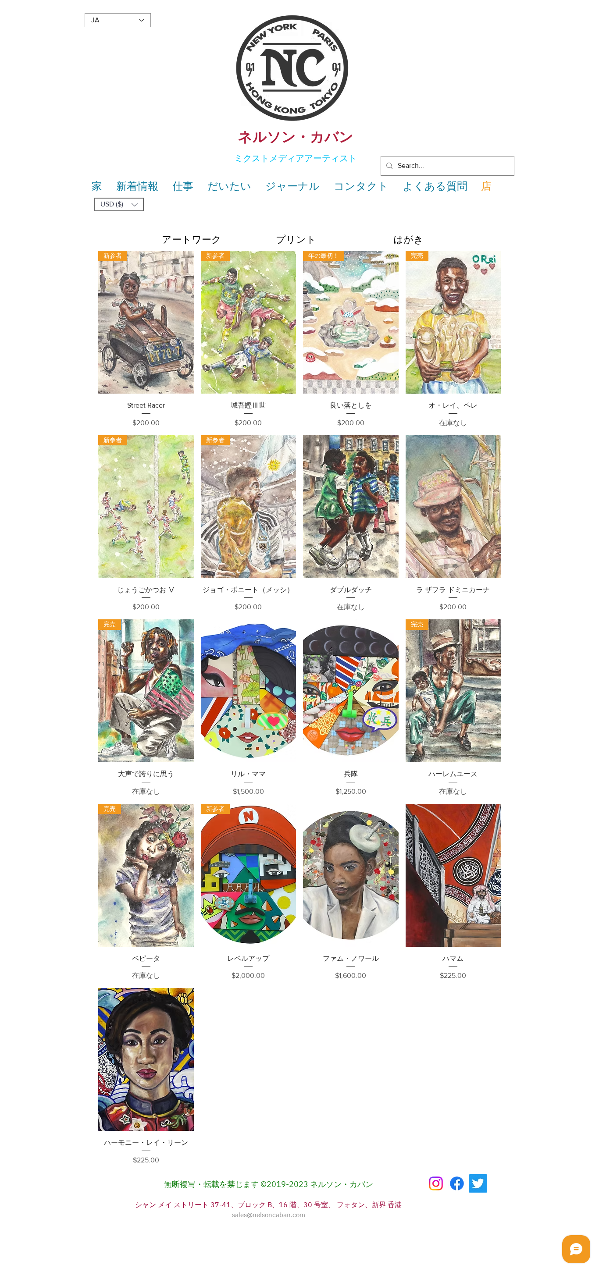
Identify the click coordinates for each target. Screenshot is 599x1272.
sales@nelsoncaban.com (268, 1215)
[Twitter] (478, 1183)
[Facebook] (457, 1183)
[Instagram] (436, 1183)
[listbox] (119, 204)
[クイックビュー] (351, 506)
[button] (119, 204)
